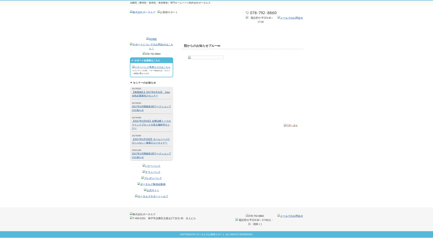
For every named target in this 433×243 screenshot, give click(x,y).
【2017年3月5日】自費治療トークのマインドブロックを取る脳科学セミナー (151, 125)
